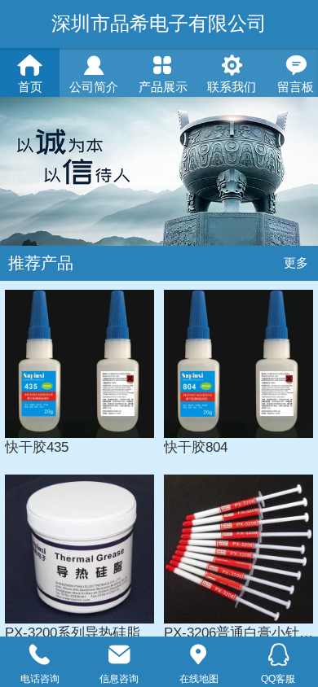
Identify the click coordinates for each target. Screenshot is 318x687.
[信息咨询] (120, 655)
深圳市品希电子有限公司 (159, 23)
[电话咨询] (40, 655)
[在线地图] (199, 655)
